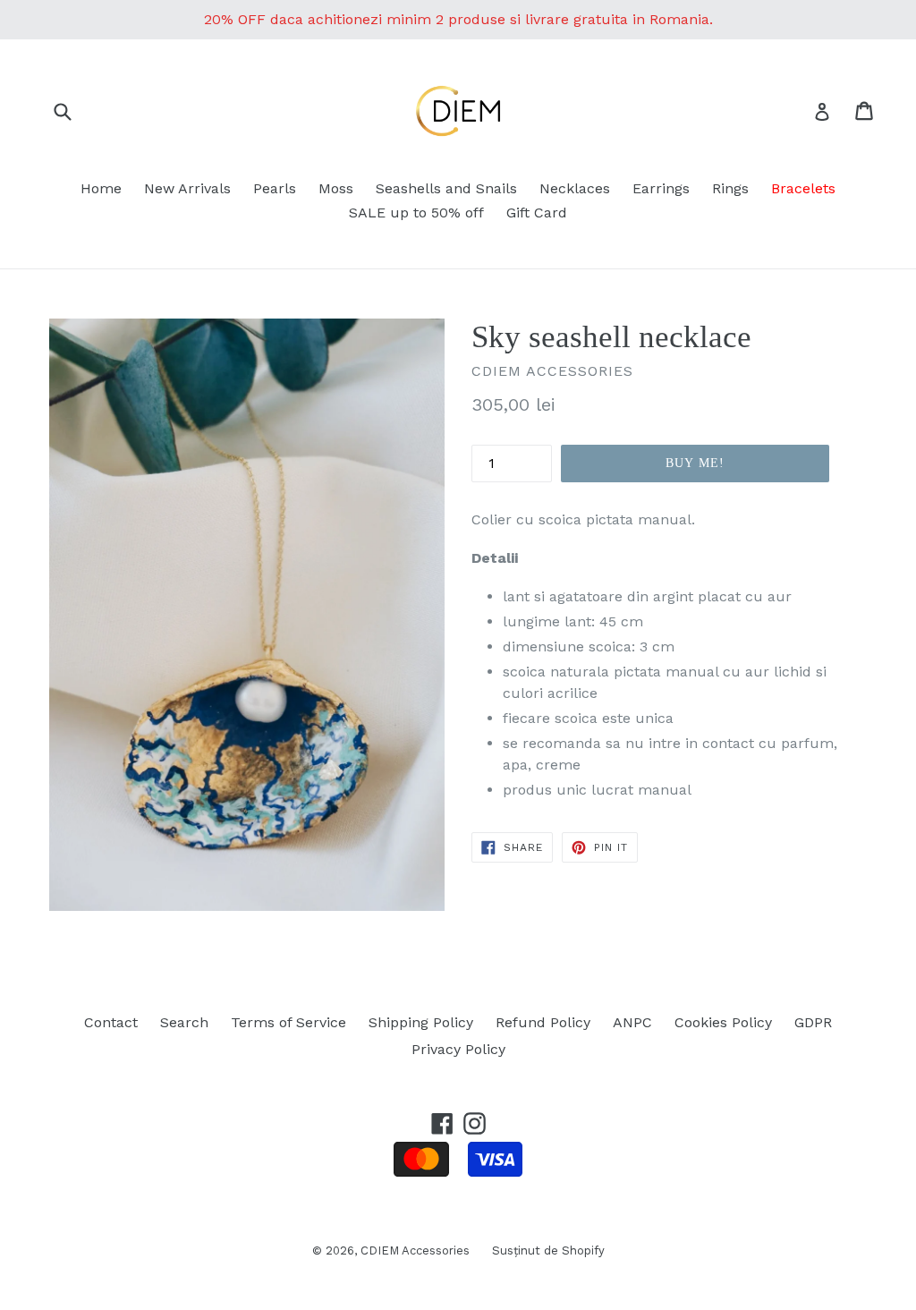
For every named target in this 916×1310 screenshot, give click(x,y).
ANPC (632, 1022)
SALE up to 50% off (416, 212)
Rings (730, 188)
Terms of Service (288, 1022)
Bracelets (803, 188)
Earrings (661, 188)
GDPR (813, 1022)
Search (184, 1022)
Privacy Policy (458, 1049)
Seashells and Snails (446, 188)
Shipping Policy (421, 1022)
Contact (111, 1022)
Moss (335, 188)
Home (101, 188)
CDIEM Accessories (415, 1250)
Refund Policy (543, 1022)
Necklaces (574, 188)
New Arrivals (187, 188)
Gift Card (536, 212)
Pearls (274, 188)
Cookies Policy (723, 1022)
